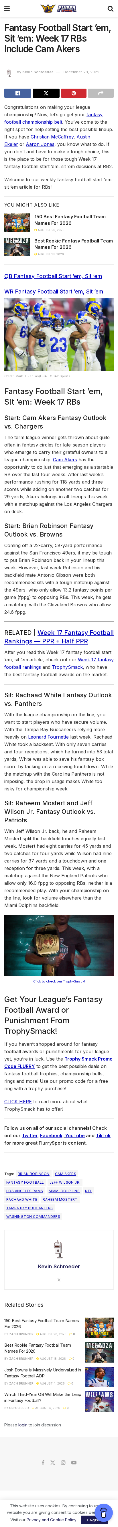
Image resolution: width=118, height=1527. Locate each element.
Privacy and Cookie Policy (51, 1519)
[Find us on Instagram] (63, 1462)
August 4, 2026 (52, 1383)
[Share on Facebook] (17, 93)
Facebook (51, 1135)
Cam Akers (65, 459)
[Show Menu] (7, 8)
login (22, 1424)
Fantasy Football (25, 1182)
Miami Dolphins (64, 1191)
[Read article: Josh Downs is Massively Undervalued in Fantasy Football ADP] (99, 1377)
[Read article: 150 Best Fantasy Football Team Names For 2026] (17, 222)
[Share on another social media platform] (101, 93)
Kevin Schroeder (37, 72)
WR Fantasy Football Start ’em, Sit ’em (53, 291)
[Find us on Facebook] (43, 1462)
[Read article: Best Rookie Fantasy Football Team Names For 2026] (17, 247)
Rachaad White (21, 1199)
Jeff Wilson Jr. (65, 1182)
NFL (88, 1191)
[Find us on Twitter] (52, 1462)
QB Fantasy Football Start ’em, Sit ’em (53, 276)
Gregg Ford (19, 1408)
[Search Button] (110, 8)
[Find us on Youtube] (73, 1462)
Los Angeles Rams (24, 1191)
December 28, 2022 (81, 72)
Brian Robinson (34, 1174)
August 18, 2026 (50, 254)
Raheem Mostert (60, 1199)
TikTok (103, 1135)
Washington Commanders (33, 1216)
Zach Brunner (21, 1334)
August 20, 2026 (50, 230)
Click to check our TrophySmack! (59, 981)
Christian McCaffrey (52, 137)
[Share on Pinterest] (74, 93)
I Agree (94, 1520)
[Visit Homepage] (59, 8)
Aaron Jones (40, 144)
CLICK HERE (18, 1101)
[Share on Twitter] (46, 93)
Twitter (30, 1135)
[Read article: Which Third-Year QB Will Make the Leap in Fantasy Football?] (99, 1401)
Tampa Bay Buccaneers (29, 1208)
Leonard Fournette (48, 737)
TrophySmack (67, 667)
